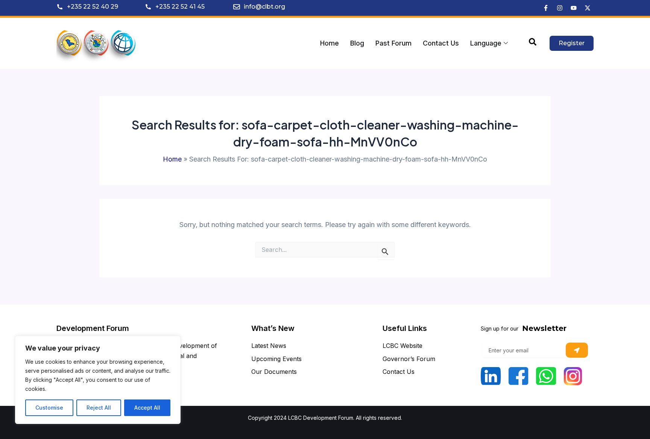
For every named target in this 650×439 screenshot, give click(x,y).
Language (485, 43)
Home (329, 43)
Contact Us (441, 43)
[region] (98, 380)
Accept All (147, 407)
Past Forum (393, 43)
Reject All (99, 407)
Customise (49, 407)
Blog (357, 43)
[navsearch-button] (532, 43)
